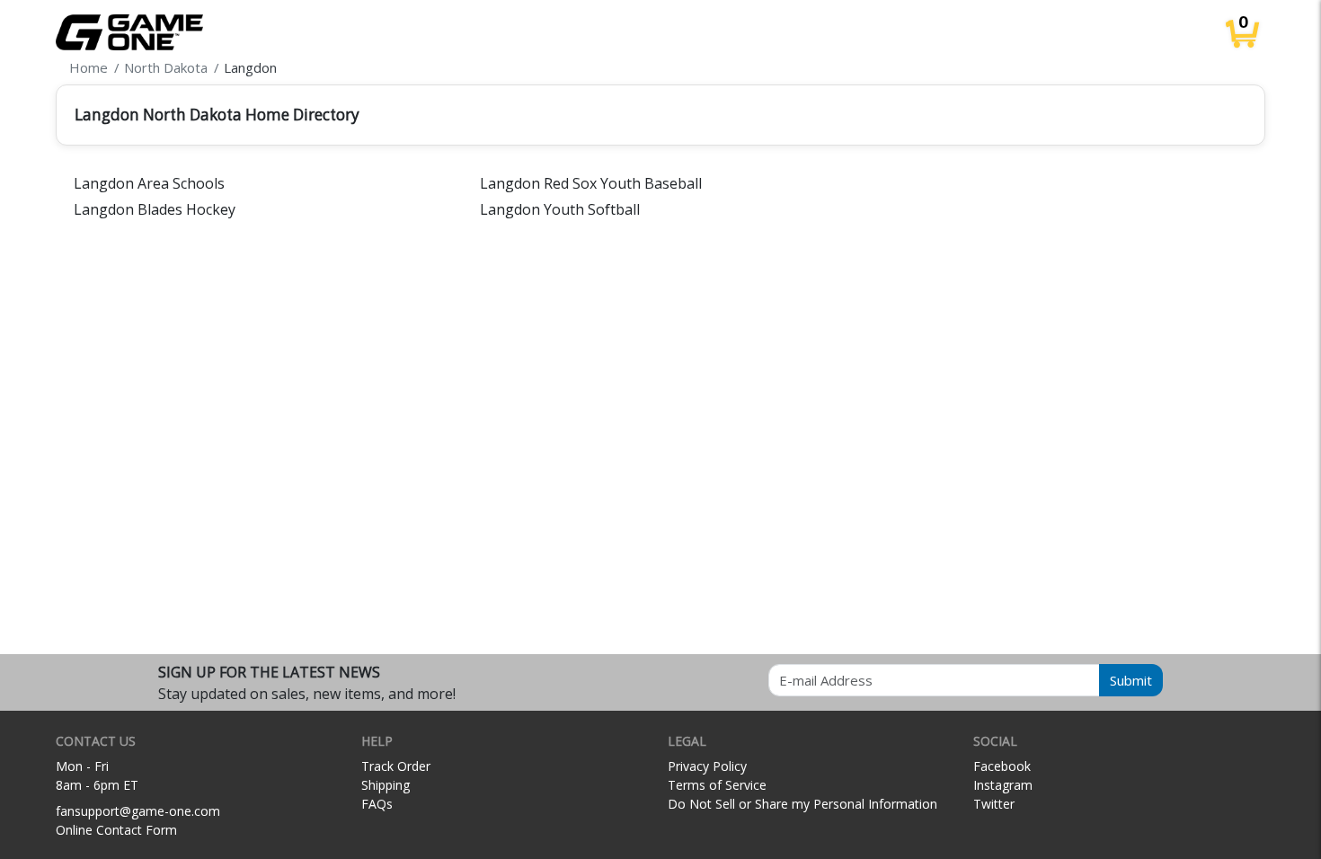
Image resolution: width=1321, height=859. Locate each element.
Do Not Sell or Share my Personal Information (802, 803)
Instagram (1003, 784)
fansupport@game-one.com (138, 810)
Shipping (385, 784)
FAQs (377, 803)
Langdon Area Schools (149, 183)
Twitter (994, 803)
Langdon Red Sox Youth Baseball (591, 183)
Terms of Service (717, 784)
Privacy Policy (707, 766)
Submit (1131, 680)
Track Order (395, 766)
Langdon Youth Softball (560, 209)
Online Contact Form (116, 829)
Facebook (1002, 766)
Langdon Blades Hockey (154, 209)
